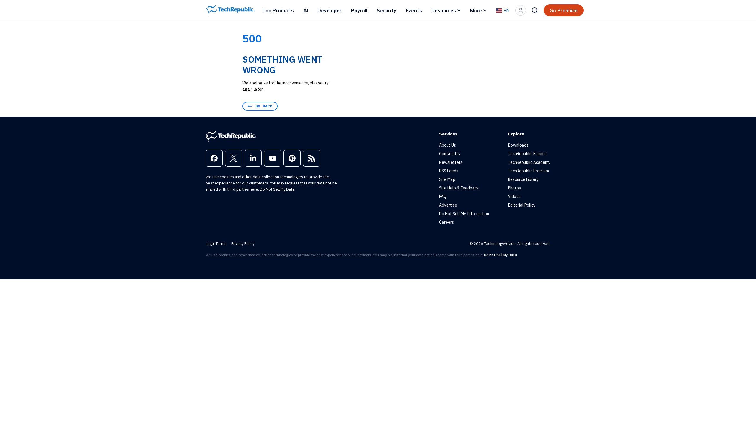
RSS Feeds (448, 171)
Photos (514, 188)
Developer (329, 10)
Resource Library (523, 179)
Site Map (447, 179)
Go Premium (564, 10)
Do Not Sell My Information (464, 213)
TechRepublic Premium (528, 171)
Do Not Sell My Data (277, 189)
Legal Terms (216, 243)
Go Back (263, 106)
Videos (514, 196)
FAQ (443, 196)
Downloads (518, 145)
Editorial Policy (521, 205)
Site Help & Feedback (459, 188)
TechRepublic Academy (529, 162)
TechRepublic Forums (527, 153)
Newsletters (450, 162)
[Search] (534, 10)
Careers (446, 222)
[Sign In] (520, 10)
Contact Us (449, 153)
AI (305, 10)
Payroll (359, 10)
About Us (447, 145)
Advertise (448, 205)
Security (386, 10)
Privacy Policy (242, 243)
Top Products (278, 10)
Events (414, 10)
